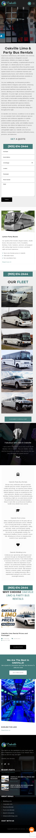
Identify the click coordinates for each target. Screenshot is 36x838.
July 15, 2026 (14, 789)
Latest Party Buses (10, 237)
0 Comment (5, 638)
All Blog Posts (18, 647)
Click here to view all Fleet (18, 419)
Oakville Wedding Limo (18, 552)
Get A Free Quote (18, 672)
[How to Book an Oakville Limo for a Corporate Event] (5, 787)
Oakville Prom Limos (18, 518)
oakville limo (16, 638)
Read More (5, 730)
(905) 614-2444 (18, 146)
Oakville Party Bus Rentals (18, 482)
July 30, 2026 (6, 640)
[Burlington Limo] (18, 701)
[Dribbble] (8, 764)
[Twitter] (5, 764)
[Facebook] (1, 764)
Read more (6, 262)
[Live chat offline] (31, 829)
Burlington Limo (9, 727)
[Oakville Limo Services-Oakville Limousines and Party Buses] (8, 3)
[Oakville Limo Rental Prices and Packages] (18, 617)
